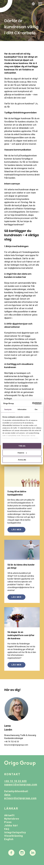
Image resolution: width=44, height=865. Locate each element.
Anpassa (21, 453)
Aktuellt (9, 815)
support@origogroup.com (20, 784)
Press (8, 822)
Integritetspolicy (15, 832)
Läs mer (16, 529)
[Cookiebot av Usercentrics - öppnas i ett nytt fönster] (32, 403)
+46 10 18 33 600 (15, 781)
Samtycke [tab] (8, 409)
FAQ (6, 829)
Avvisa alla (22, 460)
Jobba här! (11, 825)
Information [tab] (22, 409)
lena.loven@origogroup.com (16, 745)
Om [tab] (36, 409)
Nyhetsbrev (11, 818)
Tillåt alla (22, 446)
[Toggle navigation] (40, 3)
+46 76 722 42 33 (11, 741)
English (8, 839)
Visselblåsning (13, 835)
